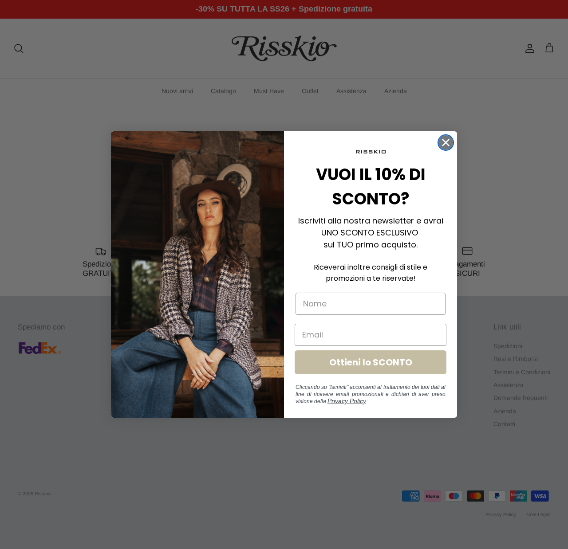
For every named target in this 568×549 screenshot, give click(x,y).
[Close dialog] (446, 142)
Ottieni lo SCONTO (370, 362)
